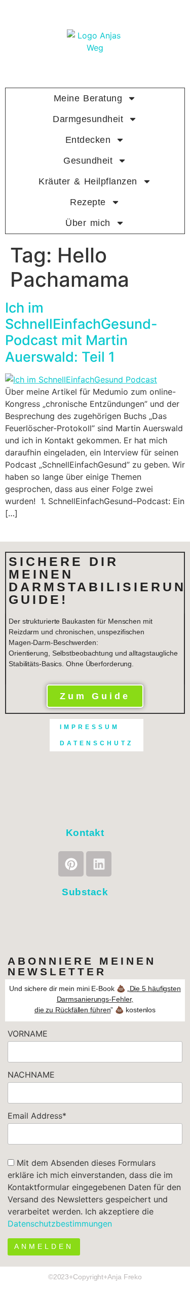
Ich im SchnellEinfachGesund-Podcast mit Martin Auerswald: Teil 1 (81, 332)
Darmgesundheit (88, 119)
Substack (85, 892)
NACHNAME (31, 1075)
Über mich (87, 223)
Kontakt (85, 832)
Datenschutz (96, 743)
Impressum (90, 727)
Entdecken (88, 140)
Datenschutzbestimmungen (60, 1223)
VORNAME (28, 1034)
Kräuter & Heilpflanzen (88, 181)
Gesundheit (87, 161)
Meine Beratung (88, 98)
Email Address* (37, 1116)
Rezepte (88, 202)
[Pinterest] (71, 864)
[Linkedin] (98, 864)
